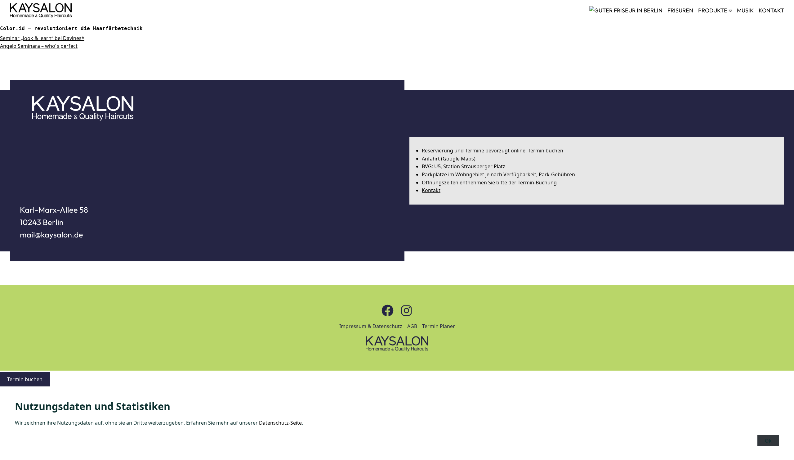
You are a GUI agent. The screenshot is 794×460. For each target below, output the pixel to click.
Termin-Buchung (537, 182)
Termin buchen (545, 150)
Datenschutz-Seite (280, 422)
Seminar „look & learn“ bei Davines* (42, 38)
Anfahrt (431, 158)
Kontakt (431, 190)
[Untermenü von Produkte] (730, 10)
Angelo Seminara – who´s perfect (39, 46)
